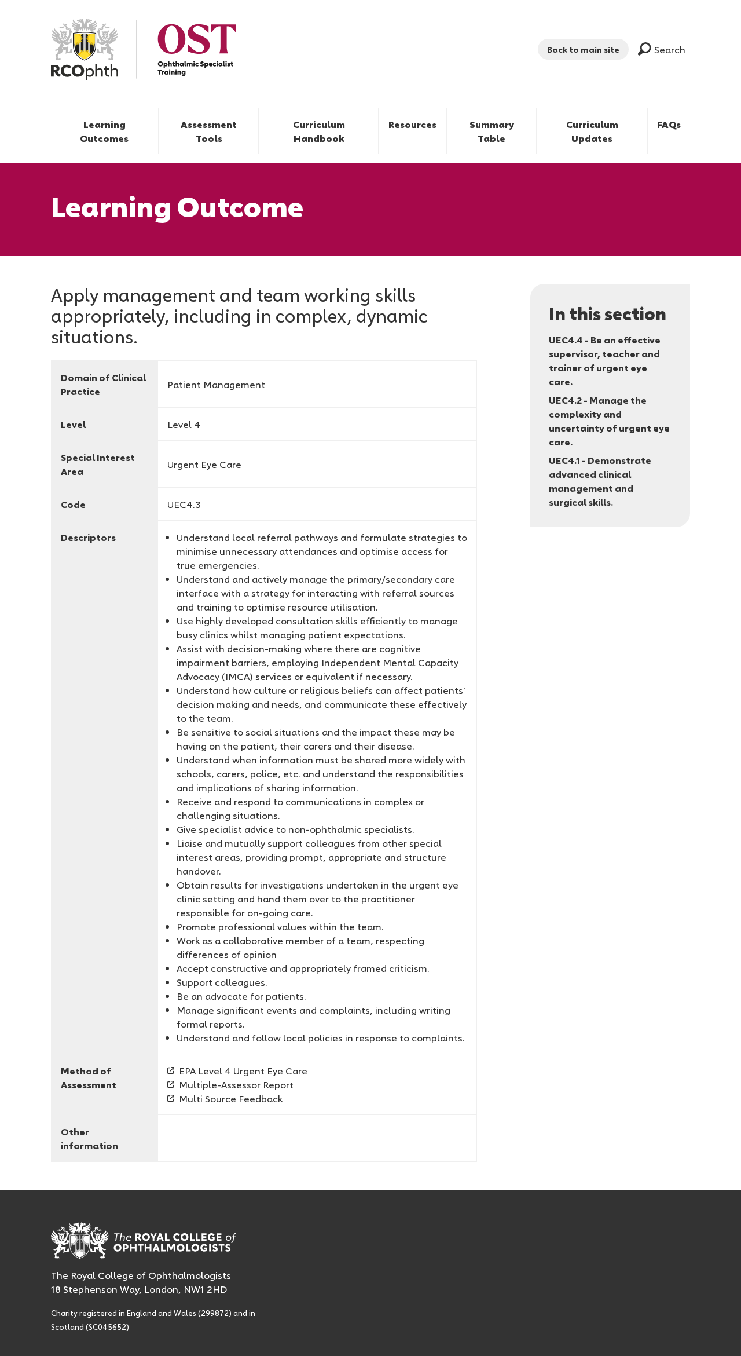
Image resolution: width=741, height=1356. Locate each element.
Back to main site (583, 49)
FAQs (669, 124)
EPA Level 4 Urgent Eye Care (243, 1070)
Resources (412, 124)
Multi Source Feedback (231, 1098)
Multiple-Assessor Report (236, 1084)
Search (669, 49)
